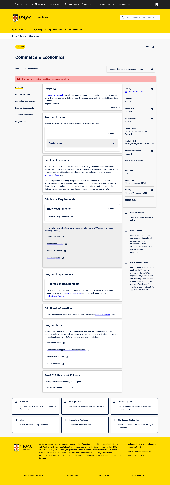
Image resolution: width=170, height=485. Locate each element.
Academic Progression (72, 293)
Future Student (73, 4)
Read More (115, 107)
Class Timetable (125, 4)
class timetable (53, 175)
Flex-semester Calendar (105, 4)
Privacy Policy (72, 475)
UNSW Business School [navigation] (137, 92)
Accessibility (106, 475)
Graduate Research (102, 315)
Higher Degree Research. (56, 296)
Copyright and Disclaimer (34, 475)
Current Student (56, 4)
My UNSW (41, 4)
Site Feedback (140, 475)
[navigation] (55, 236)
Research (87, 4)
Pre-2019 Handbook (25, 4)
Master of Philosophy (56, 95)
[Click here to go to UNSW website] (22, 18)
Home (14, 36)
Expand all (112, 133)
